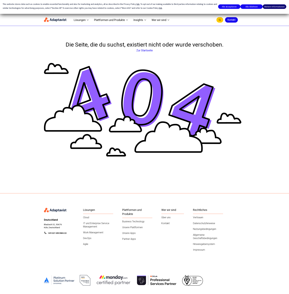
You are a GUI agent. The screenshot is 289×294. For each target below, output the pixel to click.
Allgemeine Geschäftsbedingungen (205, 236)
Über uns (166, 217)
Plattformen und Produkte (109, 20)
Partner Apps (129, 239)
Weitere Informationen (274, 6)
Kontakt (231, 19)
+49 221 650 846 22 (57, 233)
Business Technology (133, 221)
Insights (138, 20)
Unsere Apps (129, 233)
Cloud (86, 217)
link (138, 4)
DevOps (87, 238)
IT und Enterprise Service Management (96, 225)
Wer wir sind (159, 20)
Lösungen (80, 20)
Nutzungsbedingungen (204, 229)
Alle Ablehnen (251, 6)
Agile (85, 244)
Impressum (199, 249)
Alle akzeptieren (229, 6)
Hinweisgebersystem (204, 244)
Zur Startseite (144, 50)
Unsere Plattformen (132, 227)
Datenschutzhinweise (204, 223)
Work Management (93, 232)
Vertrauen (198, 217)
